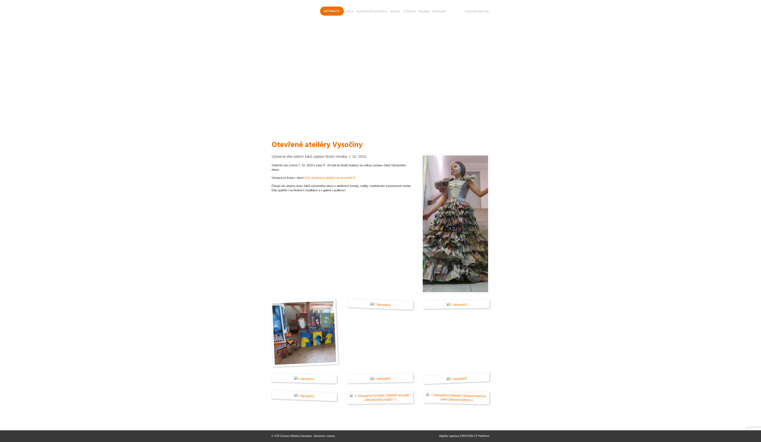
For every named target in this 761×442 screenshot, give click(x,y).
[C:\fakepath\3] (457, 304)
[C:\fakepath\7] (304, 395)
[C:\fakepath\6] (457, 378)
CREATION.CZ (468, 435)
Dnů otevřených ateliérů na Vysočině (328, 177)
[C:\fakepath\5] (380, 378)
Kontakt (439, 11)
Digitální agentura (449, 435)
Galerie (423, 11)
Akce (349, 11)
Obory (395, 11)
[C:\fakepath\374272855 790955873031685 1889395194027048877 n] (380, 397)
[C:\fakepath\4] (304, 378)
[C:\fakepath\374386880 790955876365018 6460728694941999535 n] (457, 398)
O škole (409, 11)
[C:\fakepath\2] (380, 304)
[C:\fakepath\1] (304, 333)
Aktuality (332, 11)
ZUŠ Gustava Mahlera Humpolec (293, 435)
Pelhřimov (483, 435)
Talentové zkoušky (371, 11)
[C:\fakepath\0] (455, 292)
